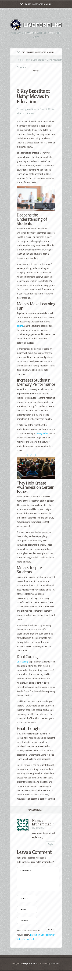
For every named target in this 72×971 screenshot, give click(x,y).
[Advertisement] (44, 78)
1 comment (28, 113)
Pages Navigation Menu (38, 4)
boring (20, 326)
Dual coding (22, 662)
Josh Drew (31, 109)
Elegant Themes (30, 963)
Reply (50, 844)
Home (20, 60)
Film (27, 60)
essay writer (42, 433)
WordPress (55, 963)
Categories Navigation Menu (38, 52)
